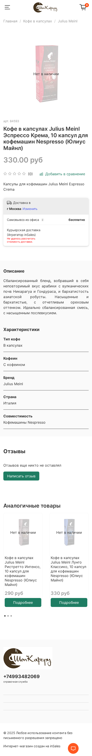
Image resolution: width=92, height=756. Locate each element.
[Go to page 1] (5, 616)
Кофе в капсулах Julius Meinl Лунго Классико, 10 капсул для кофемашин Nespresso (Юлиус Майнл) (68, 568)
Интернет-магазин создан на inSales (32, 746)
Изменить (30, 209)
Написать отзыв (21, 476)
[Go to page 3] (11, 616)
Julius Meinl (67, 21)
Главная (10, 21)
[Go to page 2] (8, 616)
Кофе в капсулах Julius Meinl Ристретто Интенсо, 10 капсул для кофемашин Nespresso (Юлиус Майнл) (22, 571)
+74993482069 (21, 676)
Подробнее (23, 602)
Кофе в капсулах (37, 21)
